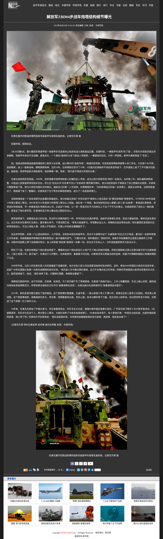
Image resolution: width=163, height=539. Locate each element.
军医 (151, 5)
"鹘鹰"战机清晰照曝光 (81, 501)
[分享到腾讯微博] (89, 470)
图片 (99, 5)
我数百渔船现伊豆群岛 (143, 501)
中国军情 (66, 5)
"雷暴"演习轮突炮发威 (19, 523)
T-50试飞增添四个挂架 (112, 501)
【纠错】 (149, 470)
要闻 (51, 5)
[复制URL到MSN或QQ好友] (34, 469)
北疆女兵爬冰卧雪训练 (19, 501)
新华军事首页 (39, 5)
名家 (125, 5)
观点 (57, 5)
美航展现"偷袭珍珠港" (81, 523)
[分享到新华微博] (78, 470)
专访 (112, 5)
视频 (92, 5)
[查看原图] (30, 469)
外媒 (86, 5)
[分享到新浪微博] (85, 470)
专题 (118, 5)
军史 (138, 5)
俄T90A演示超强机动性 (143, 523)
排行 (105, 5)
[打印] (38, 469)
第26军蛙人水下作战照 (112, 523)
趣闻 (131, 5)
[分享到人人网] (92, 470)
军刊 (144, 5)
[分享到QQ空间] (82, 470)
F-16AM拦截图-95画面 (50, 501)
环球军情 (77, 5)
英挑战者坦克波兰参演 (50, 523)
